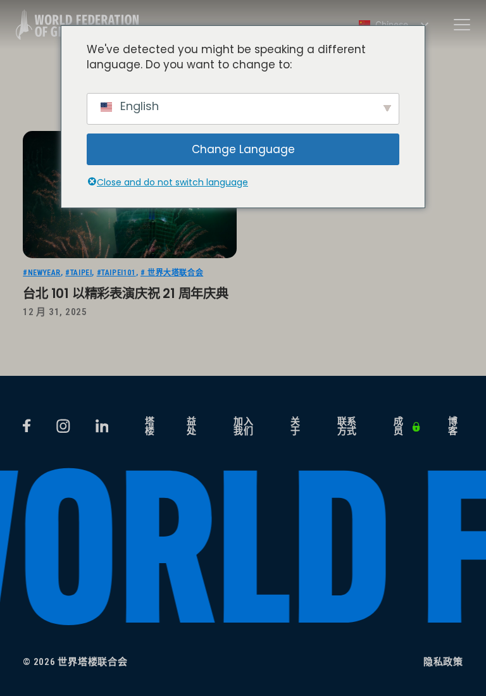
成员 (399, 426)
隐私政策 (443, 662)
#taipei (78, 272)
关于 (295, 426)
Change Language (243, 149)
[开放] (462, 24)
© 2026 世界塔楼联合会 (75, 662)
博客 (453, 426)
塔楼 (150, 426)
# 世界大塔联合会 (171, 272)
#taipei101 (116, 272)
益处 (192, 426)
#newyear (42, 272)
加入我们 (244, 426)
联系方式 (347, 426)
